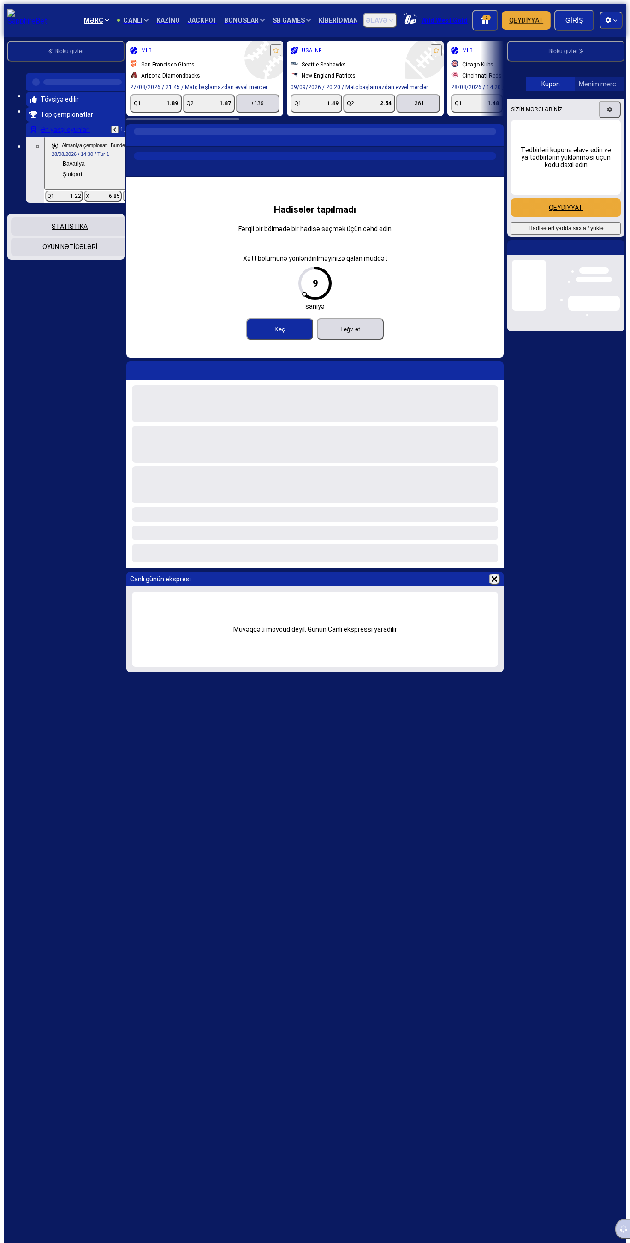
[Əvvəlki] (115, 126)
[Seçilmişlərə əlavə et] (275, 50)
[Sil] (494, 579)
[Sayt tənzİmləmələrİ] (611, 20)
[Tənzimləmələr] (610, 187)
